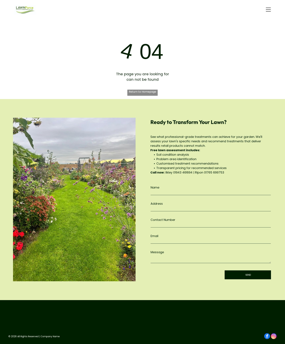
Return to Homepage (142, 92)
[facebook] (267, 336)
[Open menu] (268, 9)
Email (154, 236)
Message (157, 252)
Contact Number (163, 220)
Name (155, 187)
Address (157, 204)
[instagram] (274, 336)
